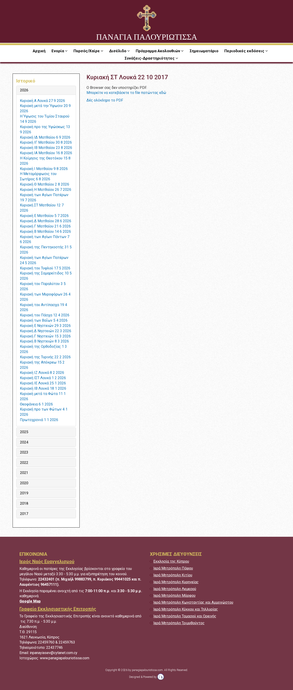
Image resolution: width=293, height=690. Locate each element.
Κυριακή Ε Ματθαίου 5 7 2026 (44, 216)
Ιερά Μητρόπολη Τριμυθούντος (179, 623)
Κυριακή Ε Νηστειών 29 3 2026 (45, 325)
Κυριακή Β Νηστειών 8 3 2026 (44, 341)
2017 (24, 514)
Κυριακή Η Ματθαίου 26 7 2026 (45, 189)
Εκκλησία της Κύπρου (171, 561)
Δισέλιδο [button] (118, 51)
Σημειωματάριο (204, 51)
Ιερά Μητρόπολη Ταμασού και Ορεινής (184, 616)
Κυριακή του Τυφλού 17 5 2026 (45, 268)
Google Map (30, 601)
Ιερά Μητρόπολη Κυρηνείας (176, 582)
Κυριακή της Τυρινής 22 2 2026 (45, 357)
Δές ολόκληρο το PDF (105, 100)
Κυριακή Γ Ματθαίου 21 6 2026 (45, 226)
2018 (24, 503)
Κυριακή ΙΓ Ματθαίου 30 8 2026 (46, 142)
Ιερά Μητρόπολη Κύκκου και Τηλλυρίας (185, 609)
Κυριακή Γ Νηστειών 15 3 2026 (45, 336)
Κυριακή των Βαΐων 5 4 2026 (44, 320)
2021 (24, 473)
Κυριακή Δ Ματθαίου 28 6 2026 (45, 221)
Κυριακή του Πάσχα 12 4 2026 (44, 315)
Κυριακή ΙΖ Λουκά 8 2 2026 (42, 372)
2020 (24, 483)
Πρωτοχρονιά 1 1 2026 (39, 420)
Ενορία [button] (58, 51)
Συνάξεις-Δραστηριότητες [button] (150, 58)
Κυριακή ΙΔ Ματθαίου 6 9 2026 (45, 137)
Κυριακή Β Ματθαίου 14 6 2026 (45, 231)
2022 (24, 463)
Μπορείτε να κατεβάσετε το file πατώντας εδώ (126, 92)
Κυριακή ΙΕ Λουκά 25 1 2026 (43, 383)
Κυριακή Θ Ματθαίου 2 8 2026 (44, 184)
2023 (24, 452)
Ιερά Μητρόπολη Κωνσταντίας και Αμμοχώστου (193, 602)
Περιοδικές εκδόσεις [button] (244, 51)
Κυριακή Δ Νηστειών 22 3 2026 (45, 331)
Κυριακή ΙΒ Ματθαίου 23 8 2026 (46, 147)
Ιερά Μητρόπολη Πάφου (173, 568)
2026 (24, 90)
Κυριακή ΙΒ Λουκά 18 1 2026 (43, 388)
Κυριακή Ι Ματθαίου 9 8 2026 (44, 169)
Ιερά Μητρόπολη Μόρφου (174, 595)
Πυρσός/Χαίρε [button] (87, 51)
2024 (24, 442)
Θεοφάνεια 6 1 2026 (36, 404)
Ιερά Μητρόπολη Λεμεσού (174, 589)
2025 (24, 432)
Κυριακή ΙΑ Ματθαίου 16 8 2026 (46, 153)
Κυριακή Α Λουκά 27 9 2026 (42, 101)
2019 (24, 493)
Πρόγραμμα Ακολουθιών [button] (158, 51)
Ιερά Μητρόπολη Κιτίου (172, 575)
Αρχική (39, 51)
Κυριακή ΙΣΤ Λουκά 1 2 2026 (43, 378)
